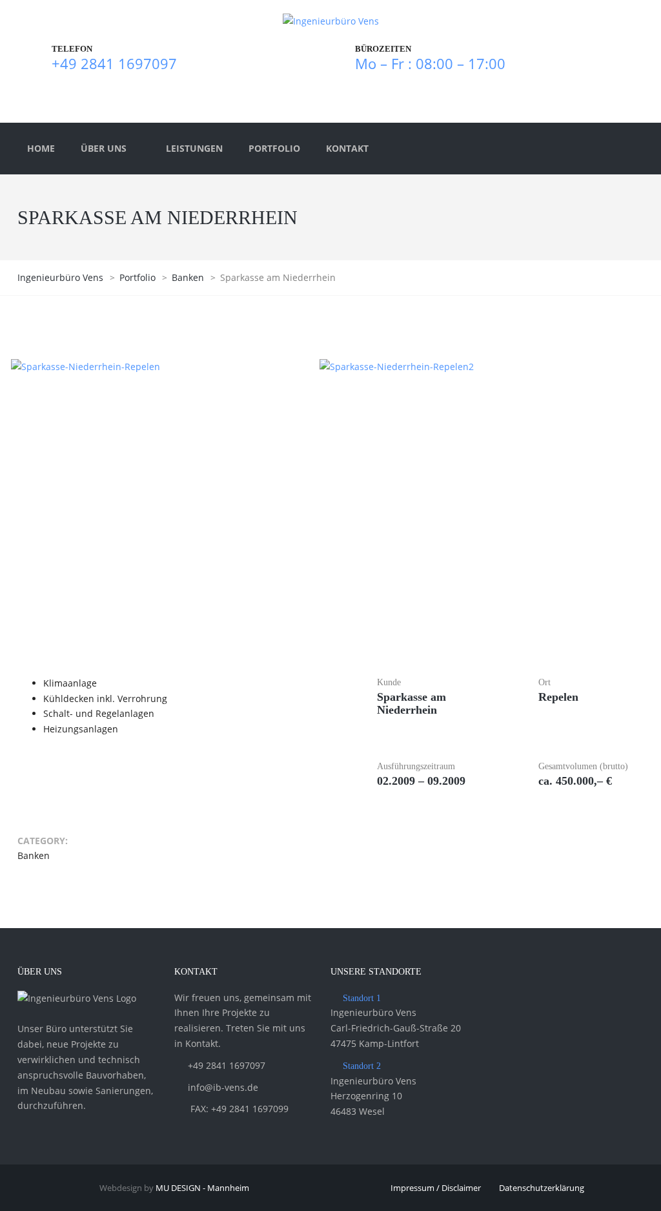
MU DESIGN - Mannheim (202, 1188)
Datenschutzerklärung (541, 1188)
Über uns (104, 148)
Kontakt (347, 148)
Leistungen (194, 148)
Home (41, 148)
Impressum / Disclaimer (436, 1188)
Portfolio (274, 148)
